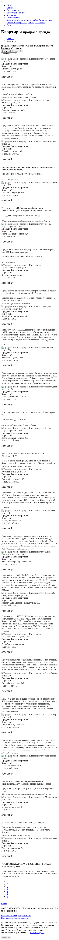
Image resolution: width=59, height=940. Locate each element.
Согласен (6, 937)
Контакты (11, 15)
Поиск (5, 51)
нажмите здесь (37, 932)
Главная (10, 38)
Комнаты (21, 20)
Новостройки (32, 20)
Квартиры (11, 20)
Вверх (4, 903)
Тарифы (10, 8)
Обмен (31, 22)
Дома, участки (45, 20)
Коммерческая (20, 22)
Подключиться (13, 10)
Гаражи (10, 22)
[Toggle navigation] (2, 1)
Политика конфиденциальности (16, 915)
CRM (9, 5)
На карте (16, 51)
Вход (9, 25)
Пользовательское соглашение (15, 918)
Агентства (40, 22)
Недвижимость (14, 18)
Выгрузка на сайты (16, 13)
